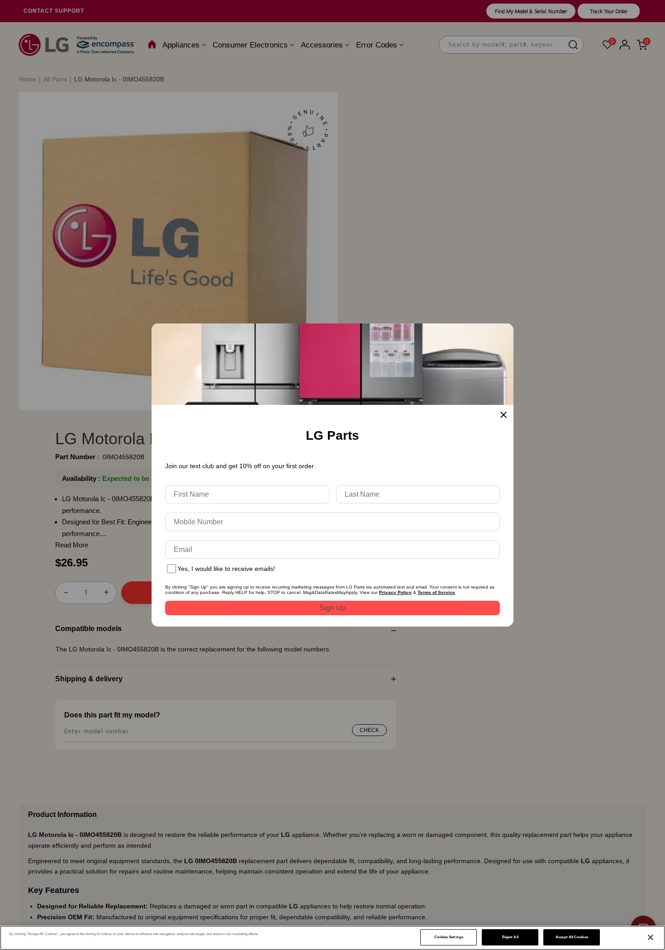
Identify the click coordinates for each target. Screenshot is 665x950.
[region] (332, 938)
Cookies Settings (448, 937)
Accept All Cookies (572, 937)
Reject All (510, 937)
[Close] (650, 937)
